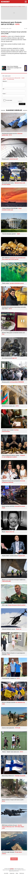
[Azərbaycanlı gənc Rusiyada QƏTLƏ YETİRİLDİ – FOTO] (14, 13)
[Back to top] (24, 874)
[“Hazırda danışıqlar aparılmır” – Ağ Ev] (14, 222)
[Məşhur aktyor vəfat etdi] (14, 520)
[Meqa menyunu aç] (25, 1)
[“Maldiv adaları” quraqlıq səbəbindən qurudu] (14, 272)
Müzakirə (5, 81)
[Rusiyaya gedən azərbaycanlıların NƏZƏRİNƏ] (14, 370)
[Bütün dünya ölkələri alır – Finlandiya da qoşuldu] (14, 764)
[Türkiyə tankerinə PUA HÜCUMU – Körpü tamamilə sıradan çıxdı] (14, 197)
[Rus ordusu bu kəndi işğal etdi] (14, 346)
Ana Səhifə (6, 873)
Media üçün (22, 873)
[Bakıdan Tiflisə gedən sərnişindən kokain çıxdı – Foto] (14, 321)
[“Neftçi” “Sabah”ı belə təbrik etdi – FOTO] (14, 740)
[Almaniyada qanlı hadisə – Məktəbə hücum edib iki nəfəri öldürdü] (14, 171)
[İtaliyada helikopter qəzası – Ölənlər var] (14, 617)
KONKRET (12, 868)
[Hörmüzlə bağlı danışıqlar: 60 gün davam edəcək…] (14, 841)
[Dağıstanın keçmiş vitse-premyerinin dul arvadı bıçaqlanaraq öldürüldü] (14, 469)
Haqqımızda (12, 873)
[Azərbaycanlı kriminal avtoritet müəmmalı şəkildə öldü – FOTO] (14, 122)
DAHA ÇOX (14, 858)
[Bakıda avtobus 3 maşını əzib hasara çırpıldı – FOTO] (14, 788)
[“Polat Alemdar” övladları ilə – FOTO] (14, 667)
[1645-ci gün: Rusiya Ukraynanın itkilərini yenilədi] (14, 593)
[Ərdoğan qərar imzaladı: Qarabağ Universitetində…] (14, 418)
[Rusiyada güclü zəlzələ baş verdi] (14, 147)
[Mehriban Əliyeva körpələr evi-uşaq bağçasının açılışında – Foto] (14, 641)
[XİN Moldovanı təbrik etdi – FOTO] (14, 394)
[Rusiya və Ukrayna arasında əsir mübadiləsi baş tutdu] (14, 691)
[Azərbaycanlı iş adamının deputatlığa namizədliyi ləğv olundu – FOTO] (14, 296)
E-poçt (4, 93)
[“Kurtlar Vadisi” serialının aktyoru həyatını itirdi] (14, 544)
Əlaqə (17, 873)
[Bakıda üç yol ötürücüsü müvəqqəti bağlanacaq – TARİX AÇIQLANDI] (14, 568)
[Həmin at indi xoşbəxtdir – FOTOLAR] (14, 716)
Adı (3, 88)
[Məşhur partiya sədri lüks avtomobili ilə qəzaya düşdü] (14, 495)
